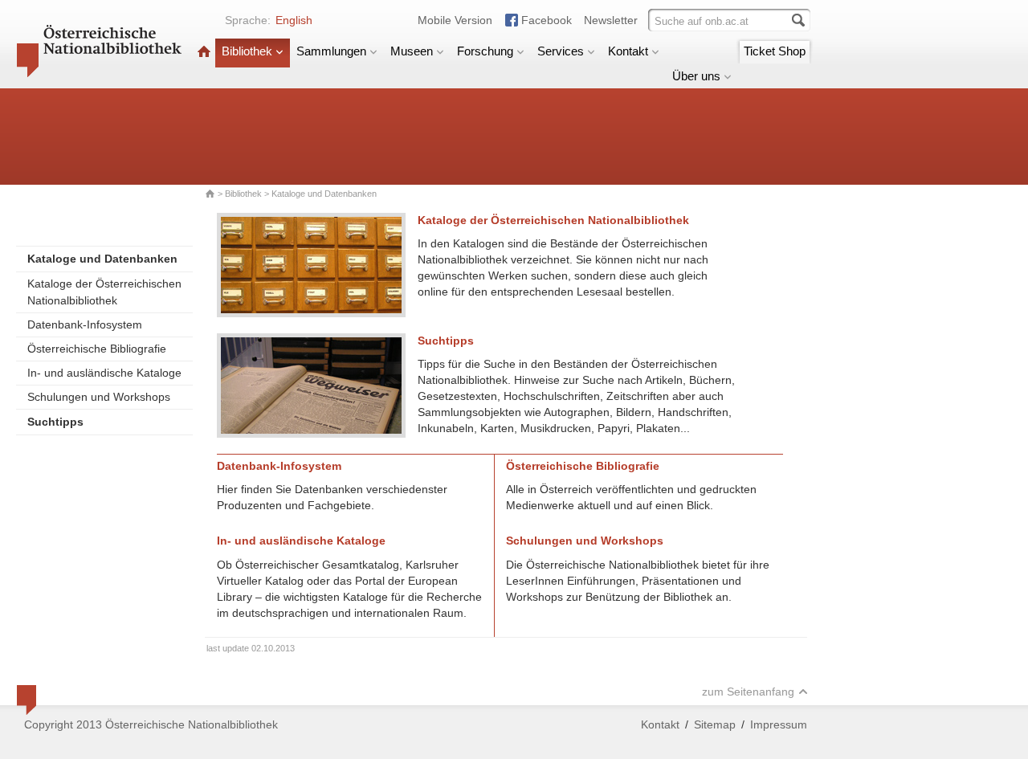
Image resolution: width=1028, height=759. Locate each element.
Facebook (546, 20)
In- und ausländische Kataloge (104, 372)
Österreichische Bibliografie (96, 348)
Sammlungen (331, 51)
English (293, 20)
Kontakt (628, 51)
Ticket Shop (775, 51)
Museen (411, 51)
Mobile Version (455, 20)
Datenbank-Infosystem (84, 324)
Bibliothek (247, 51)
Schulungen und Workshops (98, 396)
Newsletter (611, 20)
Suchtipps (446, 340)
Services (560, 51)
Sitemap (715, 724)
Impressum (778, 724)
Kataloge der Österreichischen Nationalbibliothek (104, 292)
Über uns (696, 76)
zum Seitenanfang (748, 691)
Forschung (485, 51)
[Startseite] (204, 51)
